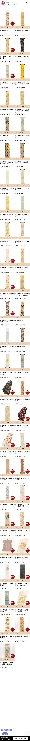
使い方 (5, 734)
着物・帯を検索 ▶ (21, 738)
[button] (26, 3)
